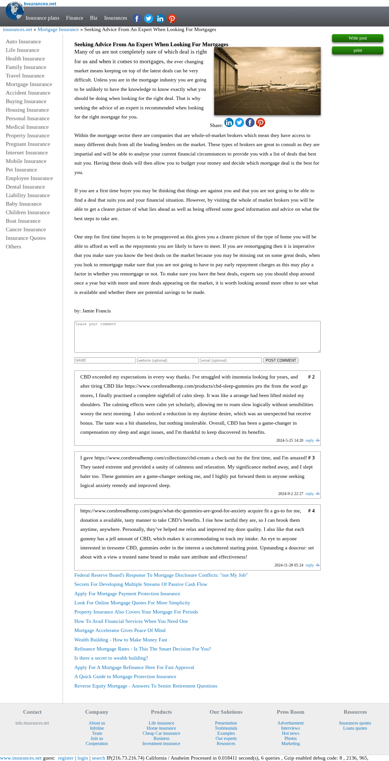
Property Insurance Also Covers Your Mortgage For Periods (136, 612)
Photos (290, 738)
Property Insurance (28, 135)
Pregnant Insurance (28, 144)
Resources (226, 743)
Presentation (226, 723)
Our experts (226, 738)
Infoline (97, 728)
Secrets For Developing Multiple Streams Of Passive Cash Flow (140, 584)
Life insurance (161, 723)
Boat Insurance (23, 221)
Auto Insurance (23, 41)
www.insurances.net (21, 758)
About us (97, 723)
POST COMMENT (281, 360)
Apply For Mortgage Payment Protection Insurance (127, 593)
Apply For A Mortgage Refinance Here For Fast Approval (134, 667)
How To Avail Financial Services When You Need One (131, 621)
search (98, 758)
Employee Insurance (29, 178)
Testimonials (226, 728)
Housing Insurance (27, 110)
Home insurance (161, 728)
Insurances (115, 18)
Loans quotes (355, 728)
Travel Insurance (25, 75)
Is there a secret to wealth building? (111, 658)
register (65, 758)
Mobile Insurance (26, 161)
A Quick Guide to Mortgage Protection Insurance (125, 676)
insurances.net (17, 29)
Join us (97, 738)
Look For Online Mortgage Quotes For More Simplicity (132, 602)
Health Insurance (25, 58)
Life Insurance (22, 50)
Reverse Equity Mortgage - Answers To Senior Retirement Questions (145, 686)
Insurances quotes (355, 723)
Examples (226, 733)
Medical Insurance (27, 127)
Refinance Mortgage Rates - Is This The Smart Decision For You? (142, 649)
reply (310, 440)
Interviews (290, 728)
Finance (74, 18)
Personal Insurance (28, 118)
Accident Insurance (28, 92)
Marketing (290, 743)
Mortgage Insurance (58, 29)
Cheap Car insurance (161, 733)
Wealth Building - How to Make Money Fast (120, 640)
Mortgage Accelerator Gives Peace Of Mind (119, 630)
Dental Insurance (25, 186)
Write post (358, 38)
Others (13, 246)
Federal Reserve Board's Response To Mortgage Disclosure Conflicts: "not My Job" (161, 575)
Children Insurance (28, 212)
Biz (93, 18)
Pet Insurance (21, 169)
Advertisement (290, 723)
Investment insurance (161, 743)
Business (161, 738)
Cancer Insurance (26, 229)
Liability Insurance (28, 195)
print (358, 50)
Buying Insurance (26, 101)
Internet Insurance (27, 152)
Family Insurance (26, 67)
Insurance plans (42, 18)
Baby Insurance (24, 204)
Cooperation (97, 743)
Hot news (290, 733)
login (82, 758)
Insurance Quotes (26, 238)
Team (97, 733)
